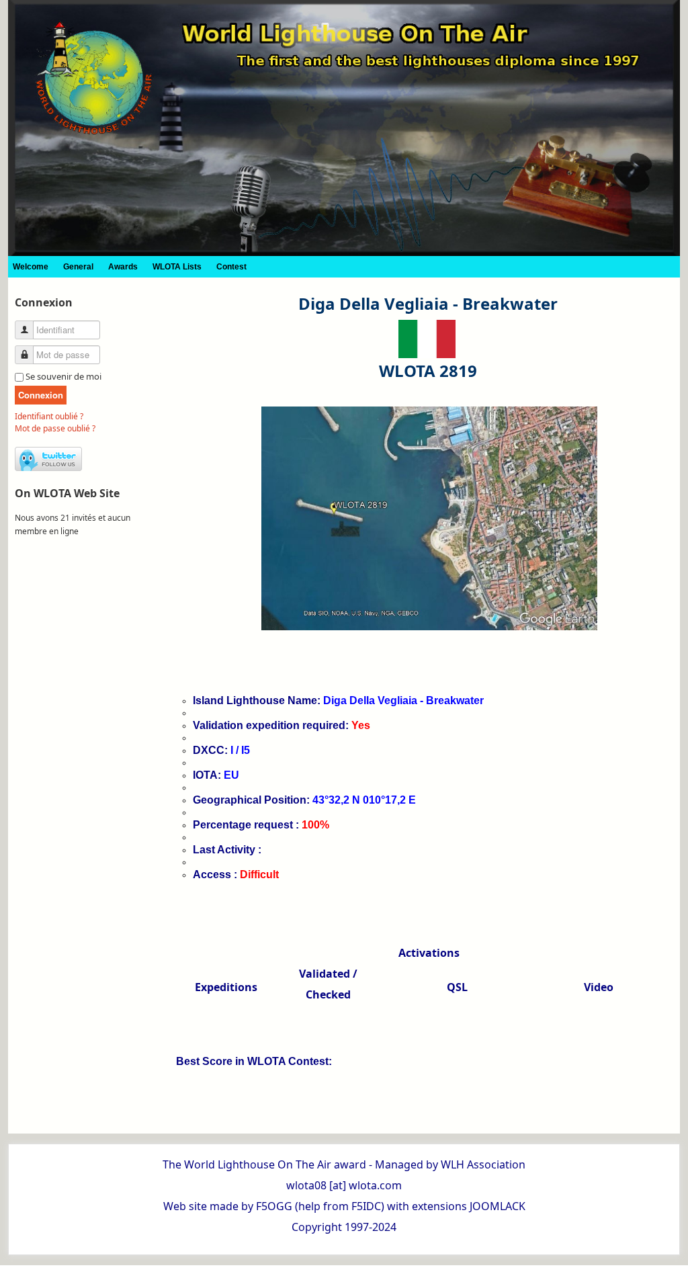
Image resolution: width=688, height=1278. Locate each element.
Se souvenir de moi (63, 376)
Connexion (40, 394)
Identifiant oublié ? (49, 416)
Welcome (30, 266)
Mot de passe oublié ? (55, 428)
